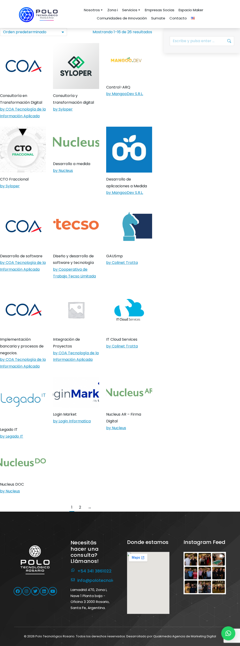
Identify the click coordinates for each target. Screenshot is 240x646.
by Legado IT (11, 436)
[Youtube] (53, 591)
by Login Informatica (72, 421)
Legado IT (9, 429)
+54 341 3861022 (94, 571)
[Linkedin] (44, 591)
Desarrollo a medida (71, 163)
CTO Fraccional (14, 179)
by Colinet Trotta (122, 262)
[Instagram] (26, 591)
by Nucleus (63, 170)
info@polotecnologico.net (104, 580)
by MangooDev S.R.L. (124, 93)
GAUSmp (114, 256)
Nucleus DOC (12, 484)
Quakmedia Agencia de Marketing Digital (184, 636)
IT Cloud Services (121, 339)
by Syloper (63, 109)
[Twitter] (35, 591)
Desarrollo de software (21, 256)
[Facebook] (18, 591)
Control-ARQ (118, 87)
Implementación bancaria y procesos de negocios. (22, 346)
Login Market (65, 414)
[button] (205, 573)
